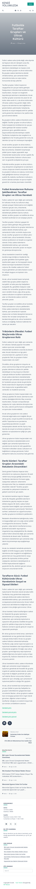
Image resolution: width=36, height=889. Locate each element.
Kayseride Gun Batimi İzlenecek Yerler (16, 861)
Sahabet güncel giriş (9, 712)
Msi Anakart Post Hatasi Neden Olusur (16, 771)
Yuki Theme (19, 883)
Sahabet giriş (6, 708)
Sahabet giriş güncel (9, 717)
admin (13, 43)
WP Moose (7, 884)
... (32, 763)
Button (30, 4)
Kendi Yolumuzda (10, 4)
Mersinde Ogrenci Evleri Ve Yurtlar (14, 784)
